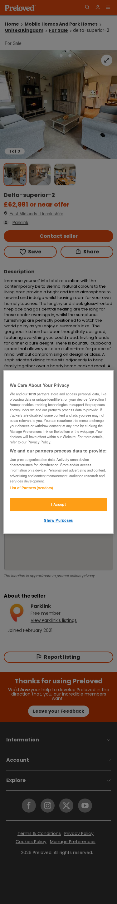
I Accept (58, 504)
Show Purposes (58, 520)
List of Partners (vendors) (31, 487)
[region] (58, 452)
